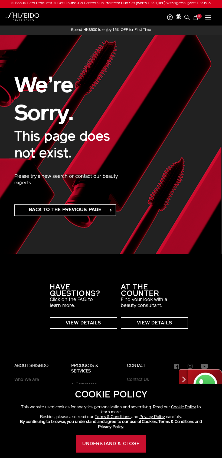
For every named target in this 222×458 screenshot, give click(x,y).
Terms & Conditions (113, 417)
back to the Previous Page (65, 210)
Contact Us (138, 380)
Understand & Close (111, 444)
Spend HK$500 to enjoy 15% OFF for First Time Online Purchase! (111, 30)
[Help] (170, 18)
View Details (83, 323)
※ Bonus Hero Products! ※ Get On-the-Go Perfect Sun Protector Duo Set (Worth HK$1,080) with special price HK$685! (111, 3)
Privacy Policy (152, 417)
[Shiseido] (22, 16)
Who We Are (26, 380)
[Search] (187, 18)
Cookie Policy (183, 407)
